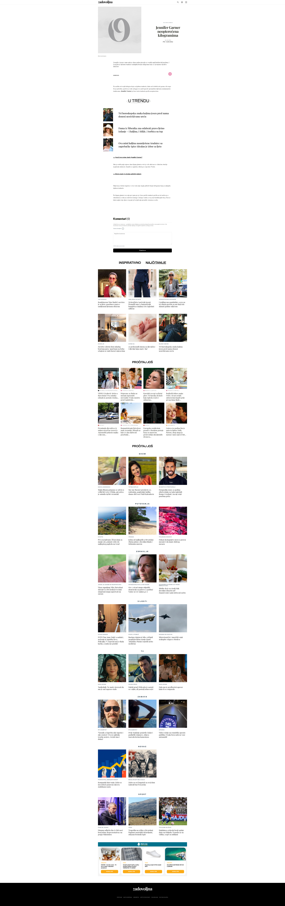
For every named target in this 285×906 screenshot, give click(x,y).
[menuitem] (181, 2)
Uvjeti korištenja (127, 897)
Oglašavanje (154, 897)
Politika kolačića (163, 897)
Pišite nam (119, 897)
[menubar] (182, 2)
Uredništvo (136, 897)
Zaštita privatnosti (145, 897)
